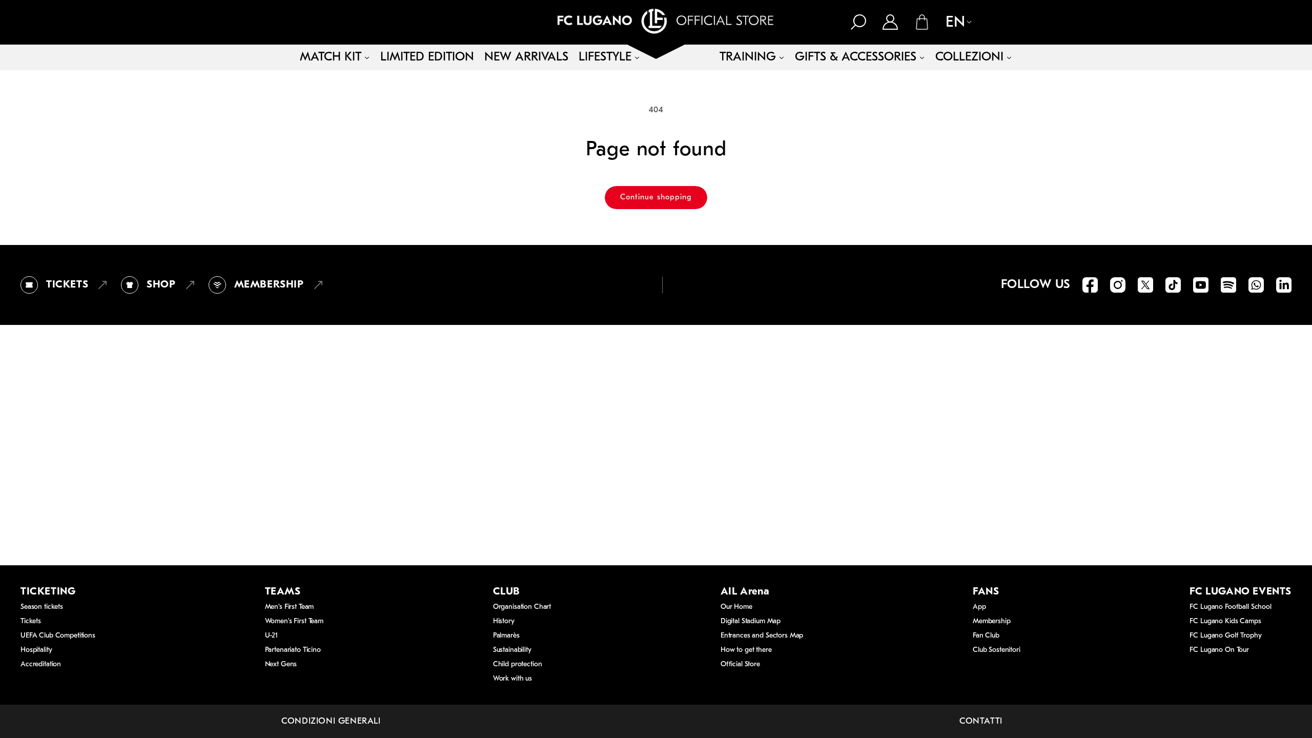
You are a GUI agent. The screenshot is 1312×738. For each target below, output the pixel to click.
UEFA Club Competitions (57, 636)
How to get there (746, 650)
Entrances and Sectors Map (762, 636)
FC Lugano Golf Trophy (1225, 636)
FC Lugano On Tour (1219, 650)
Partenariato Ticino (293, 650)
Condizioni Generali (330, 721)
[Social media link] (1090, 285)
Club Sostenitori (996, 650)
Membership (992, 621)
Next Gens (281, 664)
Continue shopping (656, 197)
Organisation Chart (522, 607)
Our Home (736, 607)
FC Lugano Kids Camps (1225, 621)
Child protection (517, 664)
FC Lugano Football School (1231, 607)
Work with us (512, 679)
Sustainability (512, 650)
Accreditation (40, 664)
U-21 (271, 636)
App (979, 607)
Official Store (740, 664)
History (504, 621)
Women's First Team (294, 621)
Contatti (980, 721)
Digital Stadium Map (751, 621)
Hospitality (36, 650)
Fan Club (986, 636)
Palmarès (506, 636)
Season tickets (41, 607)
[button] (858, 22)
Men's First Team (289, 607)
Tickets (30, 621)
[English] (953, 23)
